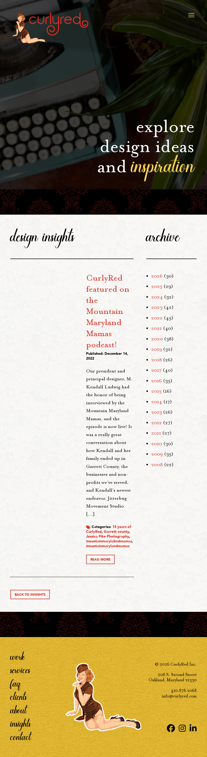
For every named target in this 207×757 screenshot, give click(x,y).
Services (20, 670)
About (18, 710)
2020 (157, 339)
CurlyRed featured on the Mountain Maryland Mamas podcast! (108, 311)
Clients (18, 696)
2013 (156, 412)
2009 (157, 454)
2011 (156, 433)
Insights (20, 723)
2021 (156, 328)
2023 (157, 307)
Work (17, 656)
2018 (156, 360)
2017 (156, 370)
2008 (157, 465)
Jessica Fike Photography (107, 536)
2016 (156, 381)
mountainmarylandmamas (108, 546)
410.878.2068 (184, 690)
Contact (20, 736)
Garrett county (116, 531)
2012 (156, 423)
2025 (156, 286)
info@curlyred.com (179, 696)
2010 (156, 444)
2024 (157, 297)
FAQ (15, 683)
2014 (156, 402)
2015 (156, 391)
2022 (157, 318)
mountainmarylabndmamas (109, 541)
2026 (157, 276)
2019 (156, 349)
